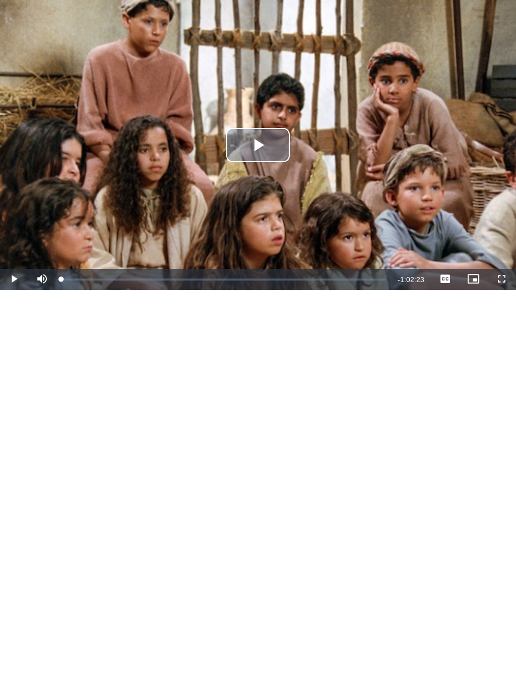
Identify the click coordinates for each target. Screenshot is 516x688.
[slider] (223, 280)
